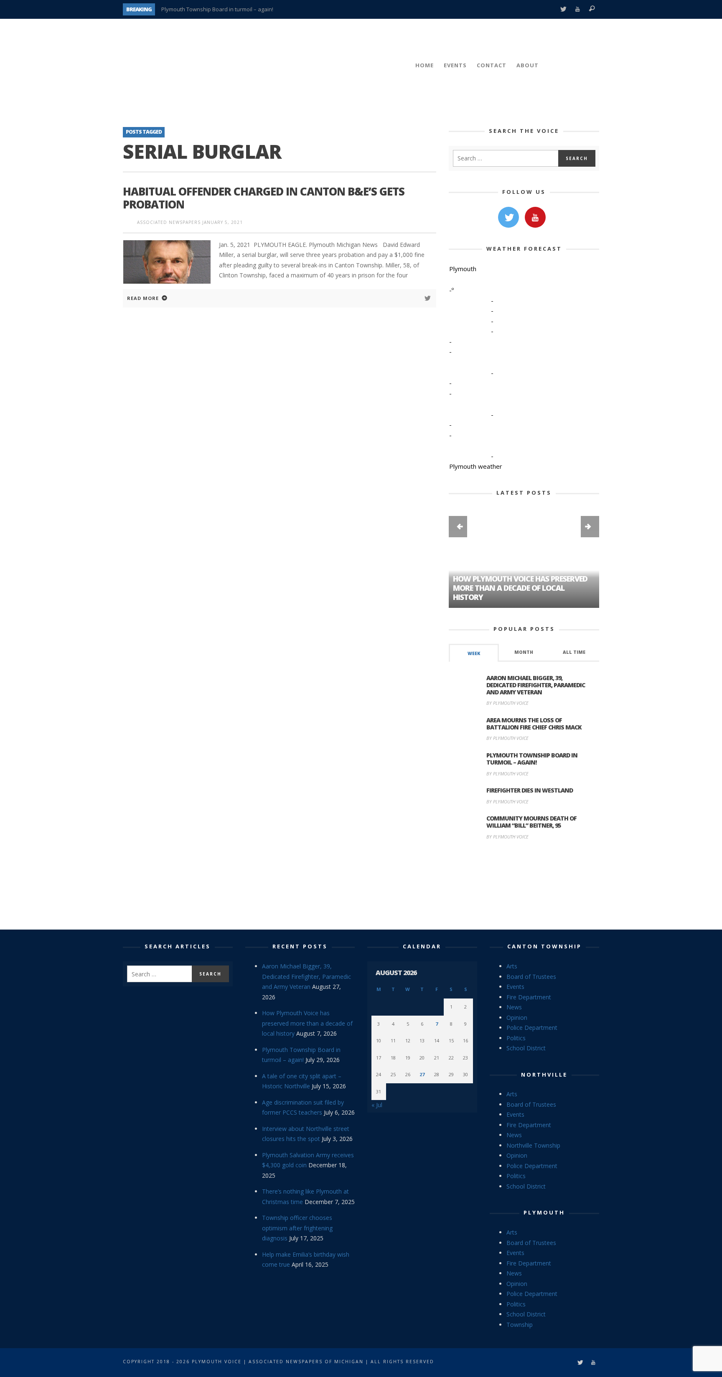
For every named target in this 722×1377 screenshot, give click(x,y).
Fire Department (528, 997)
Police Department (531, 1027)
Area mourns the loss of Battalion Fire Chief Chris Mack (534, 723)
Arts (511, 966)
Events (515, 987)
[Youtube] (578, 9)
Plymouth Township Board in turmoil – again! (217, 9)
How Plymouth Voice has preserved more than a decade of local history (307, 1023)
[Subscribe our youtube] (535, 217)
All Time (574, 652)
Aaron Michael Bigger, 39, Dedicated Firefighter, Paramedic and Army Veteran (535, 685)
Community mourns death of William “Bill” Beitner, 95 (531, 821)
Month (523, 652)
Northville (544, 1074)
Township (519, 1325)
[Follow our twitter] (508, 217)
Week (474, 653)
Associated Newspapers (169, 222)
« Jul (376, 1105)
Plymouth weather (475, 466)
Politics (516, 1038)
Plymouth (544, 1212)
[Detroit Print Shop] (524, 886)
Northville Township (533, 1145)
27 (422, 1074)
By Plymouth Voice (507, 703)
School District (526, 1048)
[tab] (474, 653)
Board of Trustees (531, 977)
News (514, 1007)
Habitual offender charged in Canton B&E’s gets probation (263, 198)
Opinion (516, 1017)
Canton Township (544, 946)
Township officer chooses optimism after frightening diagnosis (297, 1228)
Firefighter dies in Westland (529, 790)
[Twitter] (563, 9)
